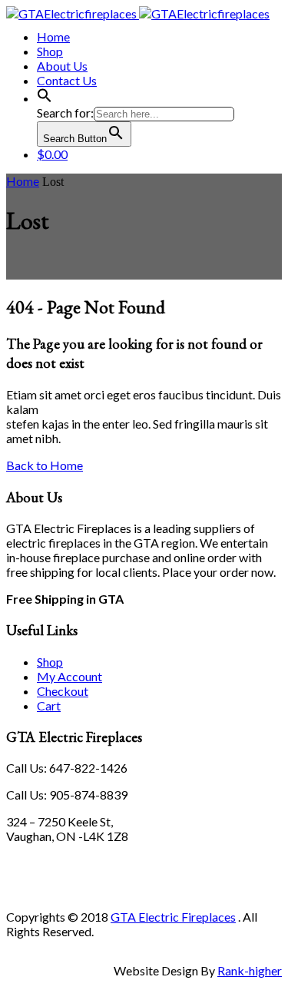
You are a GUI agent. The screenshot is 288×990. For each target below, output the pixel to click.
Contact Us (67, 80)
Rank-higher (249, 970)
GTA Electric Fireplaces (173, 916)
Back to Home (44, 465)
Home (53, 36)
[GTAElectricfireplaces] (138, 13)
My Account (69, 676)
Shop (50, 51)
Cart (49, 705)
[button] (44, 98)
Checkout (62, 691)
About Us (62, 65)
